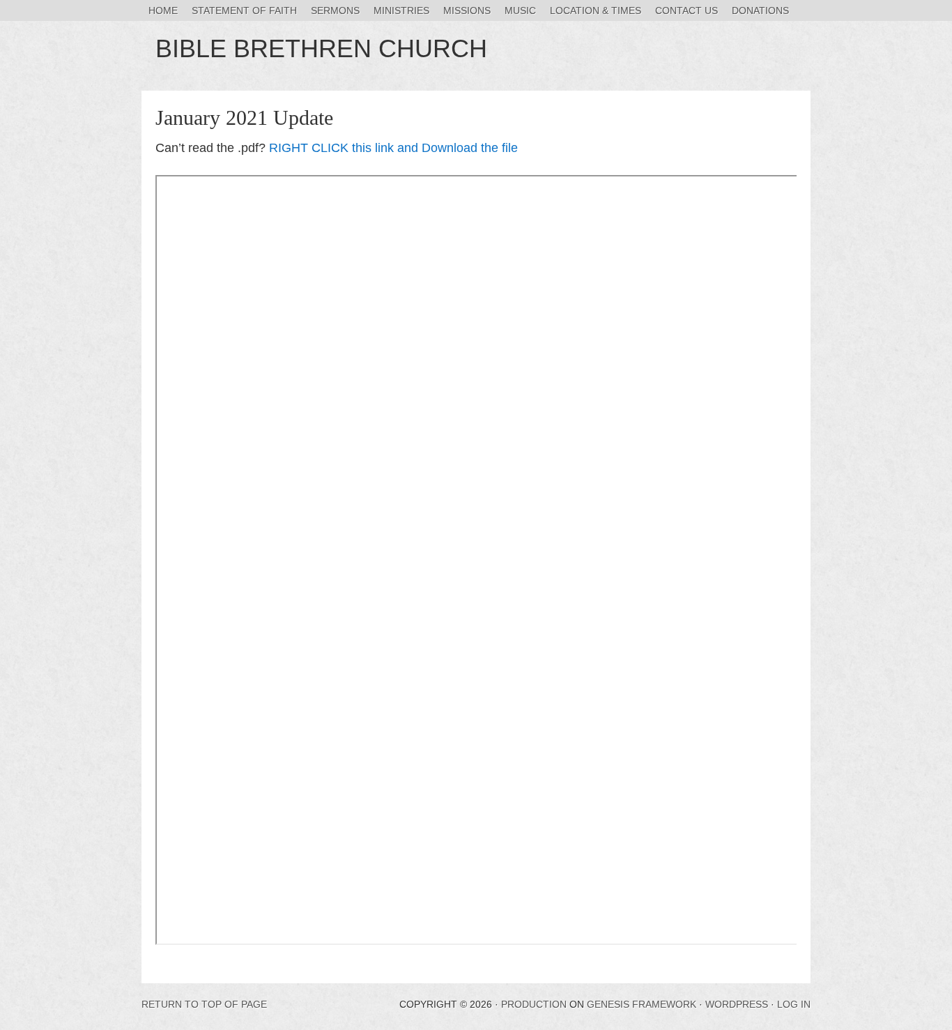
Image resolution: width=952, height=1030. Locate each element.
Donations (760, 10)
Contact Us (686, 10)
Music (520, 10)
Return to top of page (204, 1004)
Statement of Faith (244, 10)
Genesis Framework (641, 1004)
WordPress (736, 1004)
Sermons (335, 10)
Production (534, 1004)
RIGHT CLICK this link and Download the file (393, 148)
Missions (467, 10)
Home (163, 10)
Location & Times (595, 10)
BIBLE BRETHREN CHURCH (321, 48)
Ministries (401, 10)
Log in (794, 1004)
